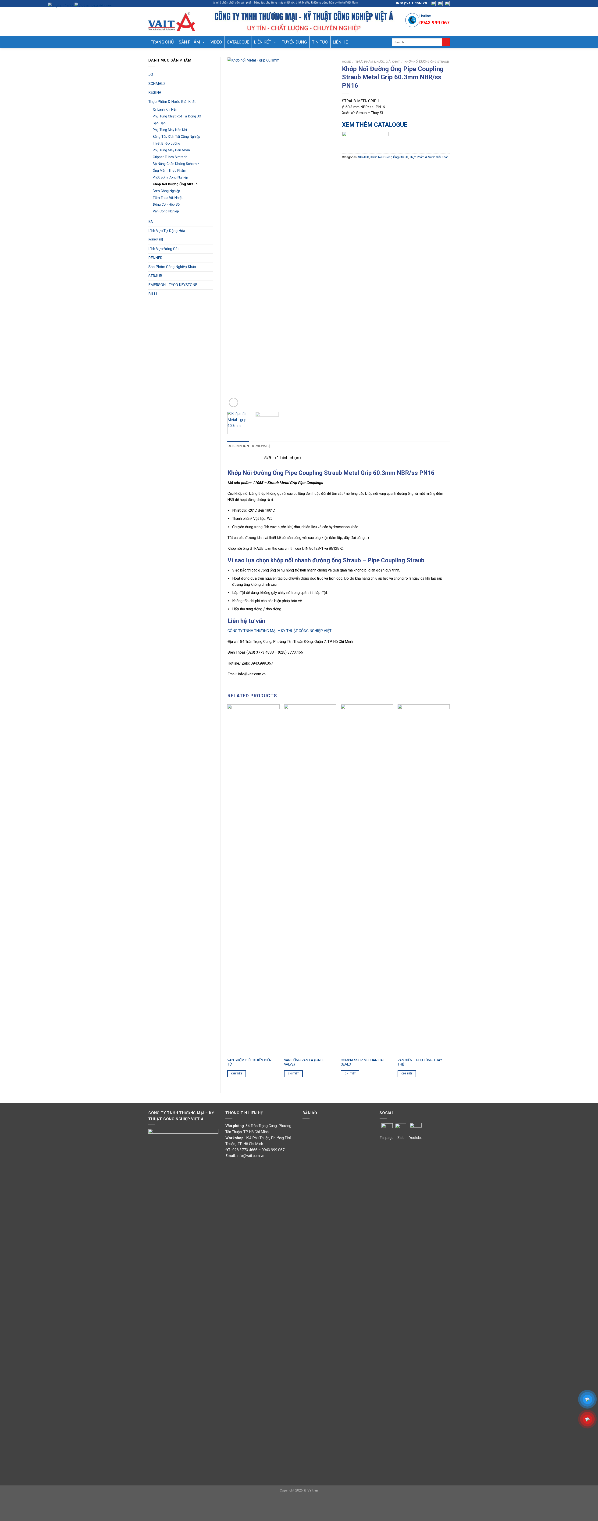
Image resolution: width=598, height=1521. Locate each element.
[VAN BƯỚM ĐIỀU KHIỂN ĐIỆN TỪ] (253, 879)
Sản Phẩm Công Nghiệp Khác (172, 267)
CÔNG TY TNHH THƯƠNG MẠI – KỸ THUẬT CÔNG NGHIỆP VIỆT (280, 631)
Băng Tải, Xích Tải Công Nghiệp (176, 137)
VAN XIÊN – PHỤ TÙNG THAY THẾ (420, 1062)
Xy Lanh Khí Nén (165, 110)
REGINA (154, 92)
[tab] (238, 446)
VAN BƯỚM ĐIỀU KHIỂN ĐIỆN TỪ (249, 1062)
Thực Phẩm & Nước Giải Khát (172, 101)
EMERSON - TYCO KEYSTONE (172, 285)
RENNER (155, 258)
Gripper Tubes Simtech (170, 157)
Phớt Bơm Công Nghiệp (170, 177)
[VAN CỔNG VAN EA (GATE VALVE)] (310, 879)
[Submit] (446, 42)
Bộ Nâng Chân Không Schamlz (176, 164)
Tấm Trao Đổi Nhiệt (167, 198)
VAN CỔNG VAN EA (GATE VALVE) (304, 1062)
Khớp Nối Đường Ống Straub (175, 184)
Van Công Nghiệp (166, 211)
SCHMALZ (157, 83)
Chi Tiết (236, 1073)
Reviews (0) (261, 446)
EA (150, 221)
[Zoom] (233, 402)
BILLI (152, 294)
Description (238, 446)
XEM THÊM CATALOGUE (374, 124)
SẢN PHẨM (189, 42)
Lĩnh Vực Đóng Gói (163, 249)
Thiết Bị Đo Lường (166, 144)
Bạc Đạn (159, 123)
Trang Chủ (162, 42)
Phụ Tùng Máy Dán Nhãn (171, 150)
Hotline (425, 16)
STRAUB (155, 276)
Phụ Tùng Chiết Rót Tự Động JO (177, 116)
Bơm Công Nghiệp (166, 191)
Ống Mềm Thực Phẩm (169, 171)
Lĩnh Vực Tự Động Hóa (166, 231)
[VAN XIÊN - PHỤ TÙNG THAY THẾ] (424, 879)
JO (150, 74)
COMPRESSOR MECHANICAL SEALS (362, 1062)
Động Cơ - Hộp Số (166, 205)
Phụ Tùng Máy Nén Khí (170, 130)
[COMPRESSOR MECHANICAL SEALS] (367, 879)
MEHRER (155, 239)
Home (346, 61)
